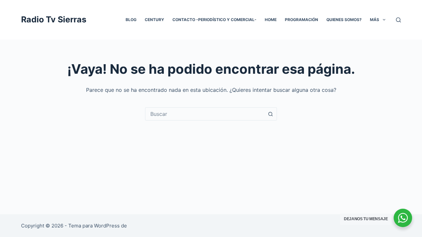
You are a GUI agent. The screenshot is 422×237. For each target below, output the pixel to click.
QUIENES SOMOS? (344, 19)
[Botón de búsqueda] (270, 114)
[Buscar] (398, 19)
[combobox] (204, 113)
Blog (131, 19)
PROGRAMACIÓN (301, 19)
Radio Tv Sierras (53, 19)
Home (271, 19)
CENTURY (154, 19)
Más (374, 19)
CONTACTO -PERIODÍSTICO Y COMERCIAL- (214, 19)
